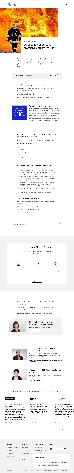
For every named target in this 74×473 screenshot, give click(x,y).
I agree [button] (38, 465)
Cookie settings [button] (64, 470)
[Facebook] (60, 449)
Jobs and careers (10, 456)
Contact (25, 470)
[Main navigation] (66, 4)
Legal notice (56, 470)
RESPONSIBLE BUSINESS (26, 462)
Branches (9, 462)
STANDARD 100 (24, 450)
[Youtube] (65, 449)
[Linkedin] (51, 449)
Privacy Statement (47, 470)
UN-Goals (9, 459)
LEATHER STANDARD (25, 453)
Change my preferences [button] (53, 465)
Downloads (31, 470)
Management (10, 453)
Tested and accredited (12, 447)
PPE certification (38, 447)
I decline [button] (44, 465)
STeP (22, 456)
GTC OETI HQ (38, 470)
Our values (9, 450)
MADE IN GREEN (24, 447)
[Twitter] (55, 449)
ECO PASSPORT (24, 459)
